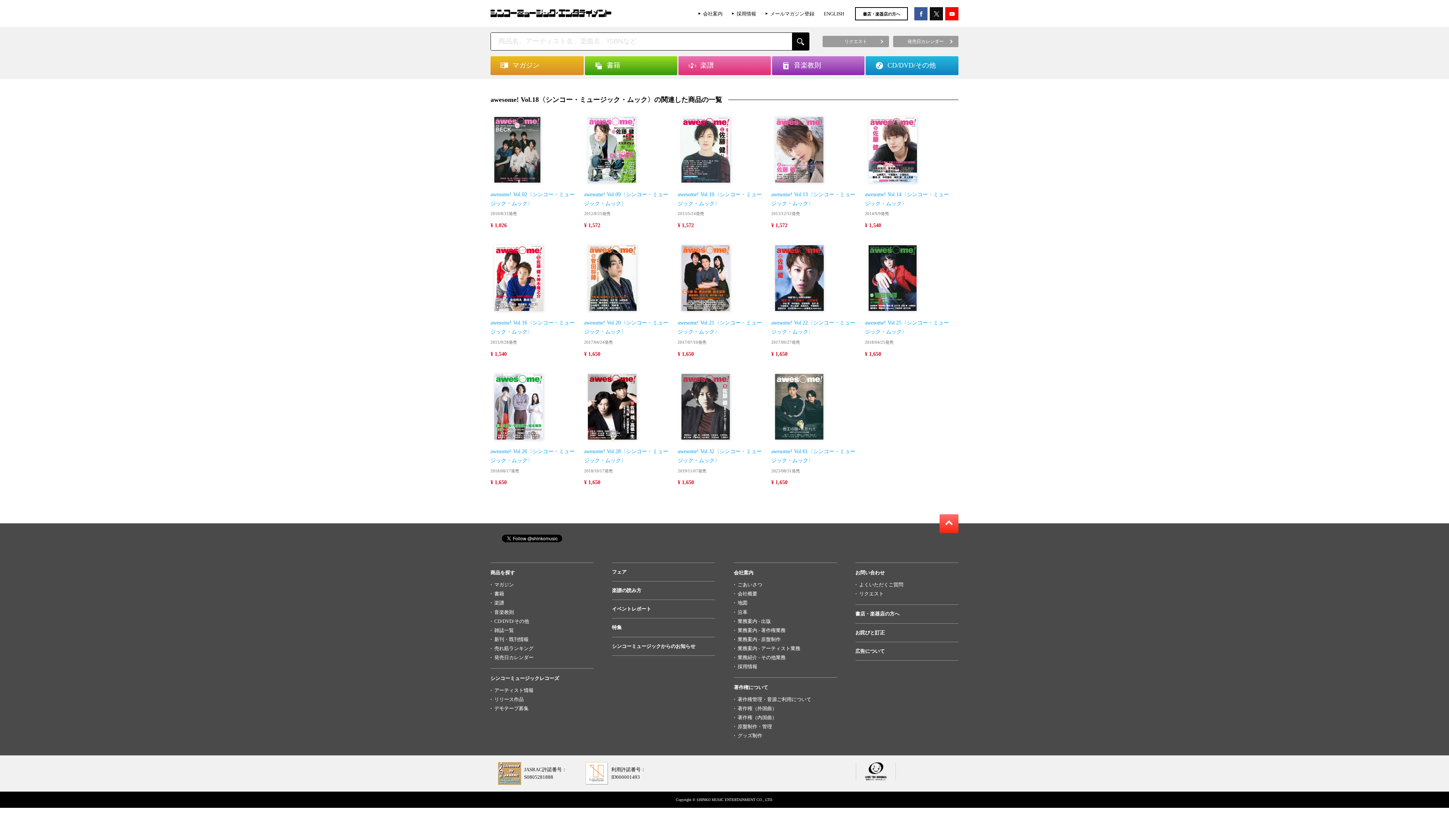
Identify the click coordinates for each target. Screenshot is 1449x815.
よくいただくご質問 (881, 584)
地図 (743, 603)
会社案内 (713, 14)
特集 (617, 627)
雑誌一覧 (504, 630)
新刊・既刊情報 (511, 639)
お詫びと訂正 (870, 632)
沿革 (743, 612)
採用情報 (746, 14)
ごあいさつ (750, 584)
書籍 (499, 594)
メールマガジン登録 (792, 14)
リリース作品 (509, 699)
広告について (870, 651)
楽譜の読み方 (626, 590)
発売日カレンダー (514, 657)
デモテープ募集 (511, 708)
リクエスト (871, 594)
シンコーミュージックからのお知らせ (653, 646)
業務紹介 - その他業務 (762, 657)
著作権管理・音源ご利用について (774, 699)
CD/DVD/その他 (511, 621)
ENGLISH (834, 14)
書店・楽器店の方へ (881, 14)
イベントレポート (631, 609)
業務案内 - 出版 (754, 621)
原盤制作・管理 (755, 726)
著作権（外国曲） (757, 708)
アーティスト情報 (514, 690)
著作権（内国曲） (757, 717)
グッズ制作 (750, 735)
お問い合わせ (870, 572)
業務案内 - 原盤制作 (759, 639)
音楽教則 (504, 612)
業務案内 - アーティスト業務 (769, 648)
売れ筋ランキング (514, 648)
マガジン (504, 584)
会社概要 (747, 594)
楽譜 (499, 603)
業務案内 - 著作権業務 (762, 630)
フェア (619, 572)
